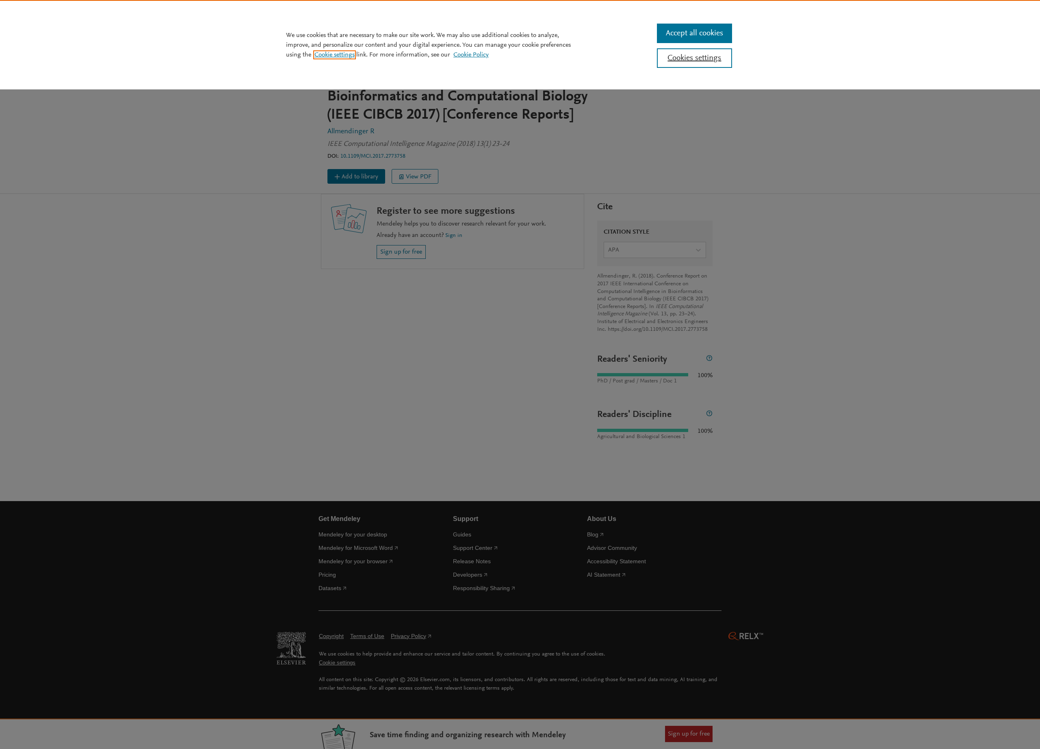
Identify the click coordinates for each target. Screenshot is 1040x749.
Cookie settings (334, 55)
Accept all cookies (694, 33)
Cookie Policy (471, 55)
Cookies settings (694, 58)
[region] (520, 44)
